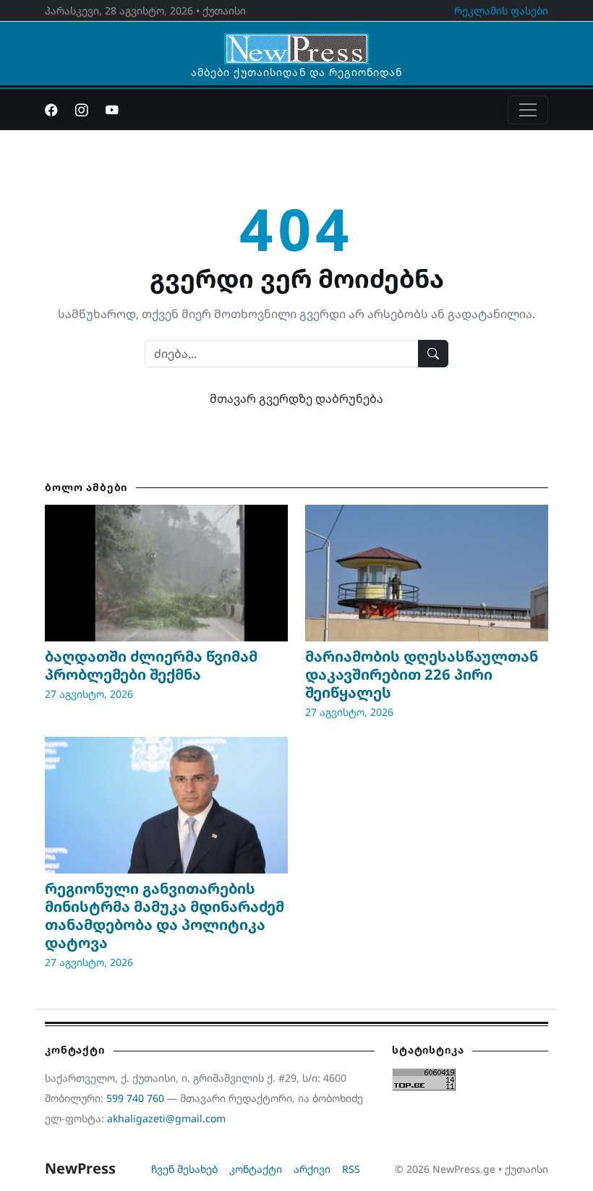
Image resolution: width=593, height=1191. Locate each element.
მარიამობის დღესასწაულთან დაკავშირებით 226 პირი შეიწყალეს (421, 674)
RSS (351, 1169)
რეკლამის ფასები (501, 10)
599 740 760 (135, 1098)
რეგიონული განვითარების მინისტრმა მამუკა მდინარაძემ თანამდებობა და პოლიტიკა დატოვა (164, 915)
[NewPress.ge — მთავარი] (296, 42)
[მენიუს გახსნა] (528, 109)
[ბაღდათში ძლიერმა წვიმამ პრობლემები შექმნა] (166, 573)
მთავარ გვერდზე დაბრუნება (296, 398)
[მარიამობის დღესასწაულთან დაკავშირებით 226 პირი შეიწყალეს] (426, 573)
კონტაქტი (255, 1169)
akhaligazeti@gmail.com (166, 1118)
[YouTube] (112, 110)
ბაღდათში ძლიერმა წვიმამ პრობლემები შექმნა (151, 665)
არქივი (312, 1169)
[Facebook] (51, 110)
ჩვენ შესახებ (184, 1169)
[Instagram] (81, 110)
